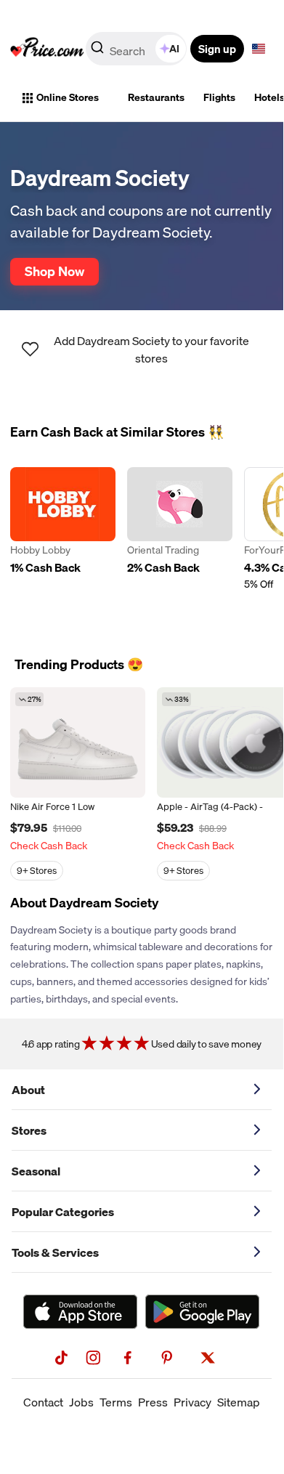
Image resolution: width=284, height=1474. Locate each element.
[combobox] (137, 48)
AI (174, 49)
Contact (43, 1402)
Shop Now (54, 271)
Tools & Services (55, 1252)
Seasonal (36, 1171)
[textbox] (258, 49)
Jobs (81, 1402)
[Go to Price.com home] (47, 49)
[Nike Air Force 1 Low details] (77, 742)
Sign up (217, 48)
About (28, 1089)
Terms (116, 1402)
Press (153, 1402)
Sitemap (238, 1402)
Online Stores (67, 97)
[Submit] (97, 51)
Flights (219, 97)
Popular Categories (63, 1211)
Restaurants (156, 97)
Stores (29, 1130)
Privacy (192, 1402)
